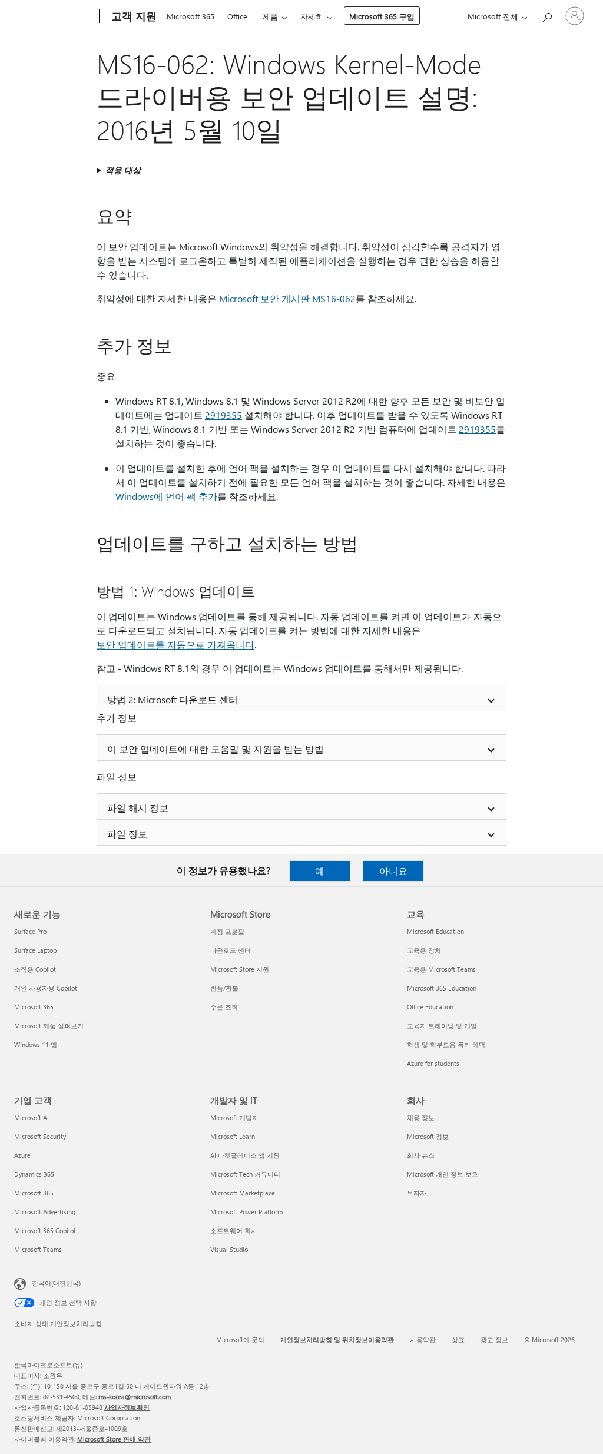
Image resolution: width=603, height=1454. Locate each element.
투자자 (416, 1192)
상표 (458, 1339)
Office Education (430, 1006)
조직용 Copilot (35, 969)
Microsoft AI (31, 1117)
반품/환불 (224, 987)
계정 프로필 (227, 931)
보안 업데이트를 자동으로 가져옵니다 (175, 644)
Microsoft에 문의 (240, 1339)
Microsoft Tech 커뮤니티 (245, 1174)
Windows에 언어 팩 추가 (166, 496)
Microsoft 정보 (428, 1136)
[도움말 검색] (546, 15)
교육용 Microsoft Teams (441, 969)
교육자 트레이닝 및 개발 (442, 1025)
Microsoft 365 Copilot (45, 1230)
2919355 (223, 415)
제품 (270, 16)
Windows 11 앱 (35, 1044)
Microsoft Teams (38, 1249)
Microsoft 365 (190, 16)
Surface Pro (30, 931)
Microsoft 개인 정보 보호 (442, 1174)
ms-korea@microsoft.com (134, 1396)
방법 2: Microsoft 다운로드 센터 (172, 699)
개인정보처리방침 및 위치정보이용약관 (337, 1339)
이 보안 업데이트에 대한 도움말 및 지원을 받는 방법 (215, 749)
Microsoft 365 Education (441, 987)
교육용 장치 (424, 950)
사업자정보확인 (127, 1407)
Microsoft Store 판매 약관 (114, 1439)
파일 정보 (127, 833)
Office (237, 16)
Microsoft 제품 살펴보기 (49, 1025)
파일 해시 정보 (137, 807)
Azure (22, 1155)
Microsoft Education (435, 931)
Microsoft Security (40, 1136)
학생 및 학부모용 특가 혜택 (446, 1044)
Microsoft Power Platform (246, 1211)
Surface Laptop (35, 950)
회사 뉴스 (421, 1155)
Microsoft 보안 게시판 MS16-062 (287, 298)
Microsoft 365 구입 (382, 16)
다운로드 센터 (230, 950)
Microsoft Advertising (44, 1211)
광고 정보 (494, 1339)
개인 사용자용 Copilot (45, 987)
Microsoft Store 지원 (239, 969)
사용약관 (423, 1339)
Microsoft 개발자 (234, 1117)
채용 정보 (421, 1117)
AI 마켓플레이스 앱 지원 (245, 1155)
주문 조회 (224, 1006)
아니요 (393, 871)
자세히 (311, 16)
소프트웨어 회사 (233, 1230)
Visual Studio (229, 1249)
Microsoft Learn (232, 1136)
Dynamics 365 (34, 1174)
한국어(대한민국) (56, 1283)
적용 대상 (123, 169)
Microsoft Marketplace (242, 1192)
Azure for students (433, 1063)
